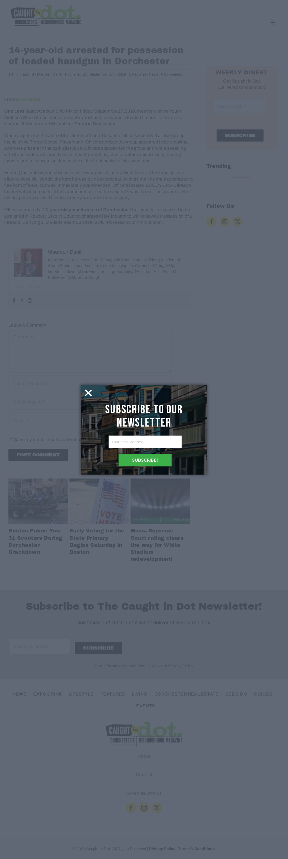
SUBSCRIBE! (145, 459)
